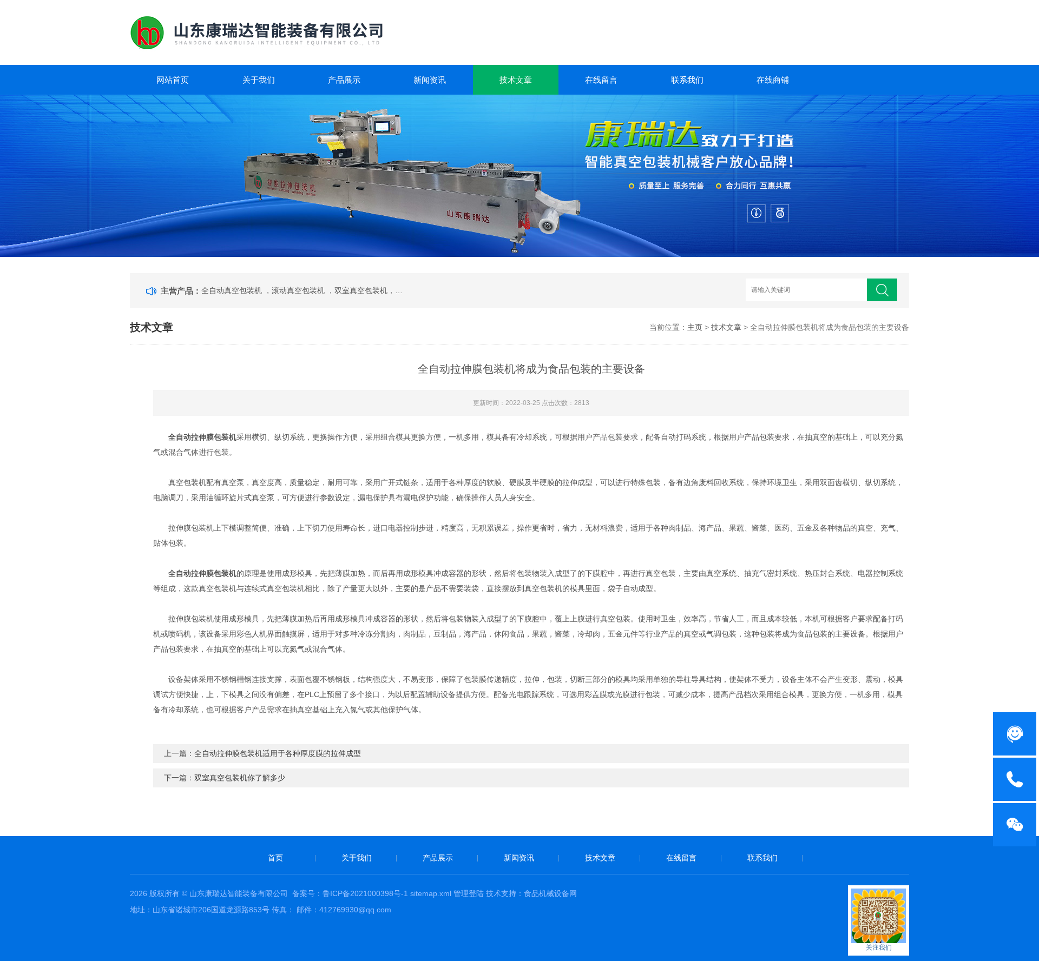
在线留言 (601, 79)
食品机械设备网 (550, 893)
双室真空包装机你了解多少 (239, 777)
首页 (275, 857)
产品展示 (344, 79)
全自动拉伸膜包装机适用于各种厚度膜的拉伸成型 (277, 753)
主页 (694, 327)
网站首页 (172, 79)
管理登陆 (468, 893)
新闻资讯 (429, 79)
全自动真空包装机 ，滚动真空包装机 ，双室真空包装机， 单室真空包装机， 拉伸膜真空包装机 (302, 290)
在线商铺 (773, 79)
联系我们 (687, 79)
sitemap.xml (430, 893)
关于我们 (258, 79)
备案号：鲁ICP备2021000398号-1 (350, 893)
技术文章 (515, 79)
